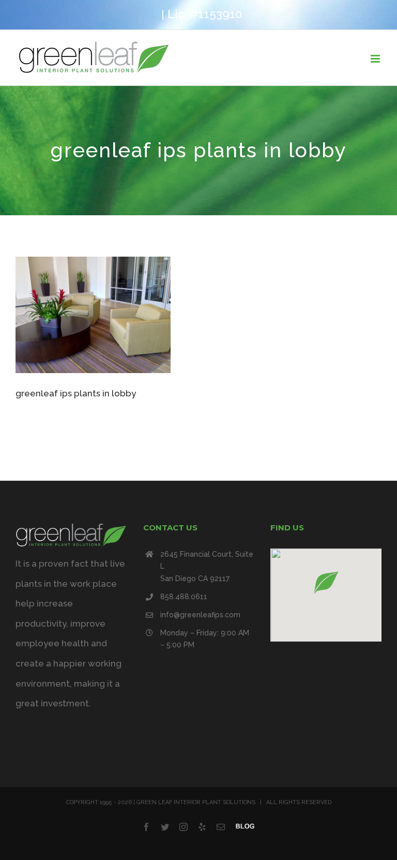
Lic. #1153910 (204, 14)
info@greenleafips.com (200, 615)
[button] (326, 582)
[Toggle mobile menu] (376, 58)
